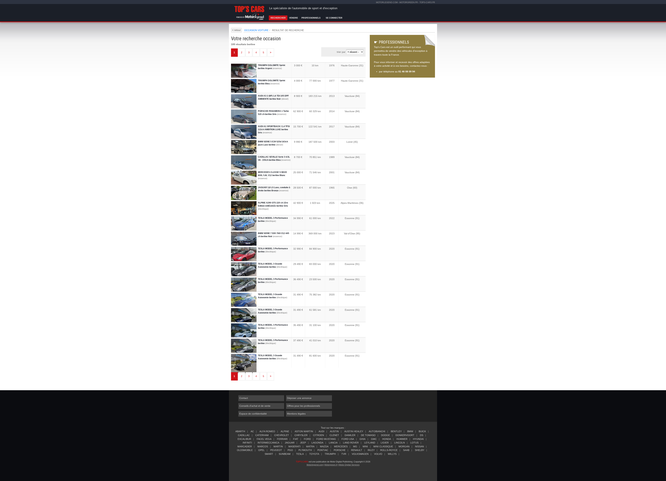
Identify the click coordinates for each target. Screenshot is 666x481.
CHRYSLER (301, 435)
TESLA (300, 454)
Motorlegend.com (315, 465)
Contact (243, 398)
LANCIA (333, 442)
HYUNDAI (418, 439)
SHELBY (419, 450)
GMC (374, 439)
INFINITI (247, 442)
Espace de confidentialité (253, 413)
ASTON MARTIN (304, 431)
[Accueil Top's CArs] (250, 12)
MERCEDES (341, 446)
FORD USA (347, 439)
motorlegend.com (387, 2)
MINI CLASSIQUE (383, 446)
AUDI (321, 431)
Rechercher (278, 18)
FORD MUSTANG (326, 439)
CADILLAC (244, 435)
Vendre (293, 18)
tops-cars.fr (427, 2)
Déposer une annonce (299, 398)
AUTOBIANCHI (377, 431)
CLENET (334, 435)
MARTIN (278, 446)
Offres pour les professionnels (303, 405)
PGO (290, 450)
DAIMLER (350, 435)
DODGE (385, 435)
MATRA (310, 446)
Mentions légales (296, 413)
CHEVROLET (281, 435)
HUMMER (401, 439)
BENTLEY (396, 431)
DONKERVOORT (404, 435)
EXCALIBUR (244, 439)
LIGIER (385, 442)
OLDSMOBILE (245, 450)
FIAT (295, 439)
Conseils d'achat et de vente (254, 405)
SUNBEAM (285, 454)
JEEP (303, 442)
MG (355, 446)
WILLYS (392, 454)
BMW (410, 431)
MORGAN (404, 446)
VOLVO (378, 454)
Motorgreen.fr (331, 465)
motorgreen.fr (408, 2)
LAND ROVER (351, 442)
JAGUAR (289, 442)
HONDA (386, 439)
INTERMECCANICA (268, 442)
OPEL (261, 450)
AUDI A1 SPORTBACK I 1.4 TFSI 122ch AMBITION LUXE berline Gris (274, 129)
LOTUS (414, 442)
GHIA (362, 439)
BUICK (422, 431)
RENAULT (356, 450)
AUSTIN (334, 431)
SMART (269, 454)
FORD (307, 439)
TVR (343, 454)
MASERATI (294, 446)
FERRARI (282, 439)
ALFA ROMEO (267, 431)
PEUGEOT (276, 450)
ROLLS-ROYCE (389, 450)
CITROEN (318, 435)
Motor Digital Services (349, 465)
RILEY (371, 450)
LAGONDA (317, 442)
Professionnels (311, 18)
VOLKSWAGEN (360, 454)
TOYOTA (314, 454)
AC (252, 431)
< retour (236, 30)
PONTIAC (322, 450)
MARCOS (262, 446)
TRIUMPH (330, 454)
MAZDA (324, 446)
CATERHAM (262, 435)
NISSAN (419, 446)
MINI (365, 446)
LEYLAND (369, 442)
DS (421, 435)
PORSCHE (339, 450)
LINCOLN (399, 442)
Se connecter (334, 18)
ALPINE (285, 431)
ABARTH (240, 431)
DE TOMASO (368, 435)
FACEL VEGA (264, 439)
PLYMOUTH (305, 450)
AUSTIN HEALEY (353, 431)
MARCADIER (244, 446)
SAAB (406, 450)
